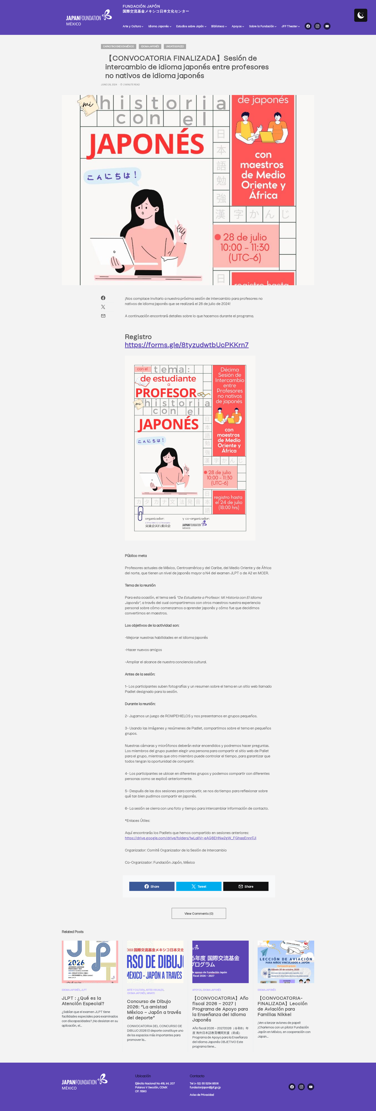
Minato (151, 993)
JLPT (83, 990)
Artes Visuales (155, 990)
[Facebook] (308, 26)
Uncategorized (175, 46)
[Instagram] (317, 26)
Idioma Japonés (150, 46)
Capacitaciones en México (118, 46)
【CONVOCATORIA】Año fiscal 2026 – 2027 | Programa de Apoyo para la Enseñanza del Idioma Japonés (220, 1008)
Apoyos (197, 990)
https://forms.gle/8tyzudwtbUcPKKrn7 (187, 344)
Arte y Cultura (136, 990)
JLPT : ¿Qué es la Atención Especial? (83, 1000)
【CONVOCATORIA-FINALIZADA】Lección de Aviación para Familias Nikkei (282, 1006)
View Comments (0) (199, 913)
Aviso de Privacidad (202, 1094)
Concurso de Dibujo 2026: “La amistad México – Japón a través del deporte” (154, 1009)
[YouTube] (327, 26)
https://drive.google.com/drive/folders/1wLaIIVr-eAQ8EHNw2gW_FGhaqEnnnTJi (190, 838)
